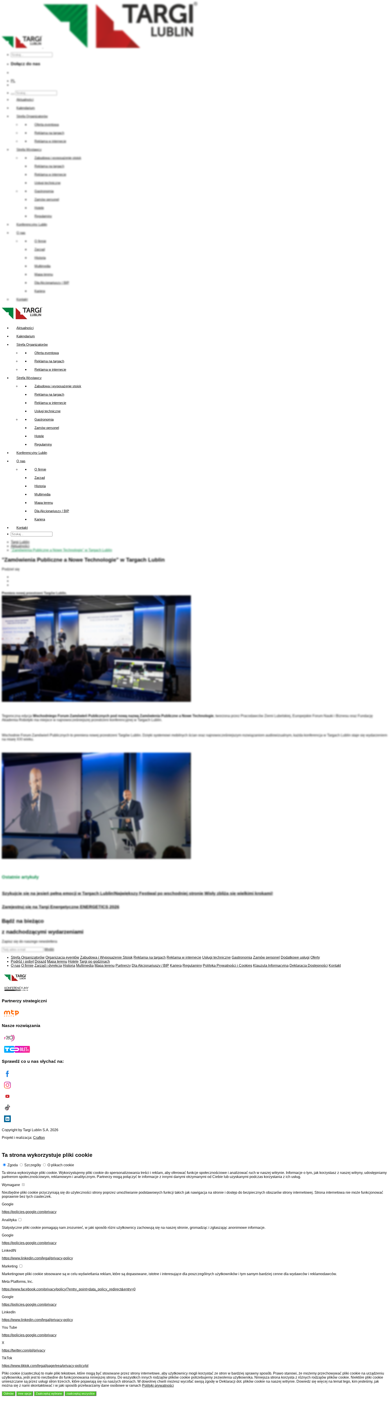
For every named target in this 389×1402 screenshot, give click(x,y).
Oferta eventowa (46, 353)
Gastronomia (44, 419)
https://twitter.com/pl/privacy (23, 1350)
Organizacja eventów (62, 957)
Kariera (39, 519)
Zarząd (39, 478)
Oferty (315, 957)
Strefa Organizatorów (32, 344)
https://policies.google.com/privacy (29, 1212)
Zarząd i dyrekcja (48, 965)
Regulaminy (43, 444)
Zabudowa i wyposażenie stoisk (57, 386)
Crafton (39, 1138)
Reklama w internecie (50, 369)
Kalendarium (25, 336)
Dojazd (40, 961)
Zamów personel (46, 428)
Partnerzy (123, 965)
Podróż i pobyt (22, 961)
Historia (40, 486)
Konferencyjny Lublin (31, 453)
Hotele (39, 436)
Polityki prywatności (158, 1385)
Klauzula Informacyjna (271, 965)
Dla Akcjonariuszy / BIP (51, 511)
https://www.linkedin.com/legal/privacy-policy (37, 1258)
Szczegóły (32, 1165)
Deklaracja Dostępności (308, 965)
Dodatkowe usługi (295, 957)
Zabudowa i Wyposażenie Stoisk (106, 957)
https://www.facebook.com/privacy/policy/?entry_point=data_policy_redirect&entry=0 (69, 1289)
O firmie (40, 469)
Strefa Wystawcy (29, 378)
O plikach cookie (60, 1165)
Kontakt (22, 527)
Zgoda (12, 1165)
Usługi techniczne (47, 411)
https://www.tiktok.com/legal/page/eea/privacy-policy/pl (45, 1366)
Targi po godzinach (94, 961)
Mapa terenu (43, 503)
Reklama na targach (49, 361)
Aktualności (25, 328)
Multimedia (42, 494)
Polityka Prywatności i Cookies (227, 965)
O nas (20, 461)
